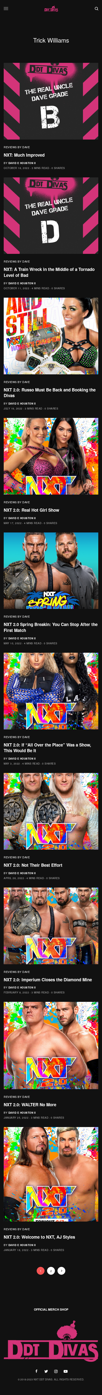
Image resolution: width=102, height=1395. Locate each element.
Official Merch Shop (51, 1309)
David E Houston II (22, 163)
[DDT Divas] (51, 8)
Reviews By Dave (17, 147)
